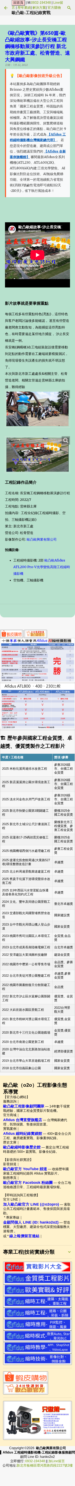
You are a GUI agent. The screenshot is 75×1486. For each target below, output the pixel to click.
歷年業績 (24, 7)
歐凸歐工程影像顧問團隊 (23, 1106)
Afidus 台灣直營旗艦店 (22, 1120)
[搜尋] (69, 8)
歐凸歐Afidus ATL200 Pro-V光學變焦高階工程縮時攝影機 (41, 567)
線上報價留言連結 (24, 1236)
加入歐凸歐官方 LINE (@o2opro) (31, 1204)
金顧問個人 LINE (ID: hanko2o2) (31, 1222)
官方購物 (54, 7)
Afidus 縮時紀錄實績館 (22, 1133)
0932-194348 (41, 2)
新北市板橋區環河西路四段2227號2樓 (45, 1465)
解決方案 (39, 7)
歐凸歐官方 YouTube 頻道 (25, 1169)
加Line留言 (56, 1461)
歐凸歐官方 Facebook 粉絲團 (28, 1183)
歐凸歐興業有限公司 (42, 539)
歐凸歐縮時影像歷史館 (22, 1147)
